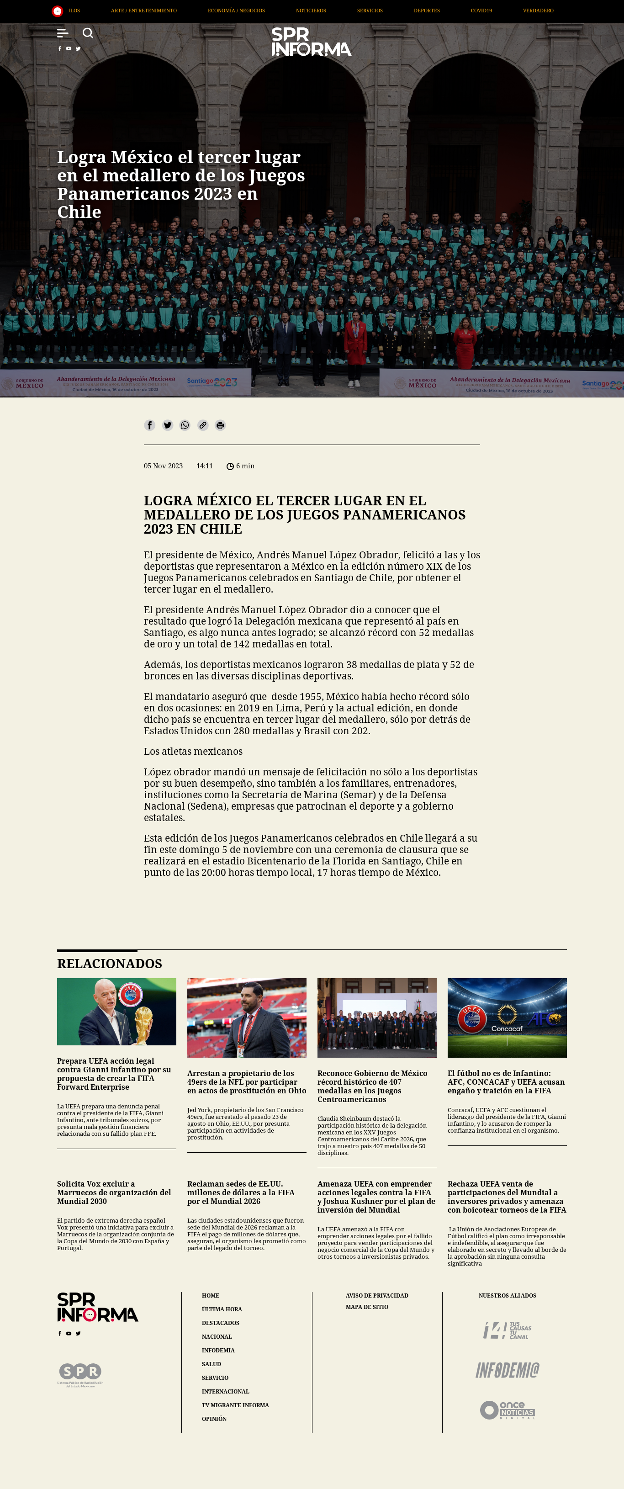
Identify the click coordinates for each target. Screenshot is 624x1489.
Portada (514, 10)
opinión (214, 1419)
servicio (215, 1378)
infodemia (218, 1350)
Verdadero (389, 10)
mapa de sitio (367, 1307)
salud (211, 1364)
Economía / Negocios (87, 10)
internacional (225, 1391)
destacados (220, 1323)
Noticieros (162, 10)
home (210, 1295)
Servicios (221, 10)
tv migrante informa (235, 1405)
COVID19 (332, 10)
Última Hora (453, 10)
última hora (222, 1309)
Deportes (278, 10)
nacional (217, 1337)
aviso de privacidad (377, 1295)
